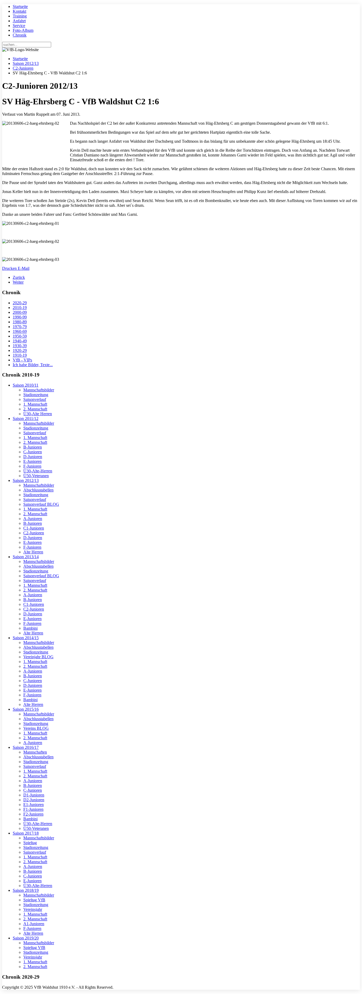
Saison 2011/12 (25, 418)
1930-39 (20, 345)
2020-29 (20, 303)
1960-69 (20, 331)
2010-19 (20, 307)
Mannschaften (35, 752)
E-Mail (23, 268)
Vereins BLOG (36, 728)
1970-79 (20, 326)
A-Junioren (32, 518)
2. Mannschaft (35, 409)
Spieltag (30, 842)
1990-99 (20, 317)
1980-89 (20, 322)
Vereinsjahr (32, 909)
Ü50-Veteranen (36, 475)
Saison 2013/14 (26, 556)
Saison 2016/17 (26, 747)
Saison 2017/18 (26, 833)
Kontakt (19, 11)
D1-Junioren (33, 795)
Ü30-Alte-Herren (37, 471)
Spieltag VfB (34, 900)
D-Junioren (32, 456)
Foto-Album (23, 30)
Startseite (20, 6)
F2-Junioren (33, 814)
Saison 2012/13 (26, 63)
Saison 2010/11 (25, 385)
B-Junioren (32, 447)
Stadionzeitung (35, 394)
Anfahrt (19, 21)
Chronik (20, 35)
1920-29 (20, 350)
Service (19, 25)
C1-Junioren (33, 528)
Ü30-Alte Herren (37, 413)
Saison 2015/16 (26, 709)
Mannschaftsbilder (38, 390)
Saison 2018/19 (26, 890)
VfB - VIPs (22, 360)
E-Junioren (32, 461)
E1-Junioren (33, 804)
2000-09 (20, 312)
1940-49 (20, 341)
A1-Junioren (33, 923)
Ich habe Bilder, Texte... (33, 364)
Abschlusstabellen (38, 490)
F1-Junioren (33, 809)
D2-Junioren (33, 800)
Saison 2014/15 (26, 637)
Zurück (19, 277)
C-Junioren (32, 452)
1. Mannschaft (35, 404)
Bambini (30, 628)
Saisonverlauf (34, 399)
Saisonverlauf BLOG (41, 504)
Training (20, 16)
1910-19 (20, 355)
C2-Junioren (23, 68)
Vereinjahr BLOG (38, 657)
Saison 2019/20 (26, 938)
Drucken (10, 268)
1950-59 (20, 336)
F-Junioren (32, 466)
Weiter (18, 282)
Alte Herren (33, 552)
